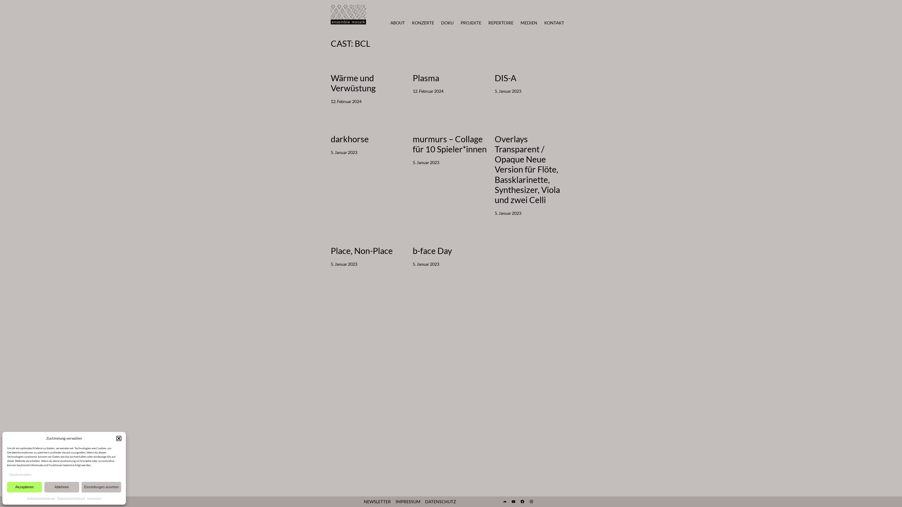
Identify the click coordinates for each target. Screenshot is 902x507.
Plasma (426, 78)
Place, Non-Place (362, 251)
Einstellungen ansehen (101, 487)
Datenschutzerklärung (41, 498)
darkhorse (350, 139)
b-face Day (432, 251)
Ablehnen (61, 487)
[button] (119, 438)
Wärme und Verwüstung (353, 83)
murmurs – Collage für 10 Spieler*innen (450, 144)
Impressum (94, 498)
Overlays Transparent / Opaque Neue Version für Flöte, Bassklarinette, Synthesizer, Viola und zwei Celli (527, 169)
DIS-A (505, 78)
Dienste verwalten (20, 474)
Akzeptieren (24, 487)
